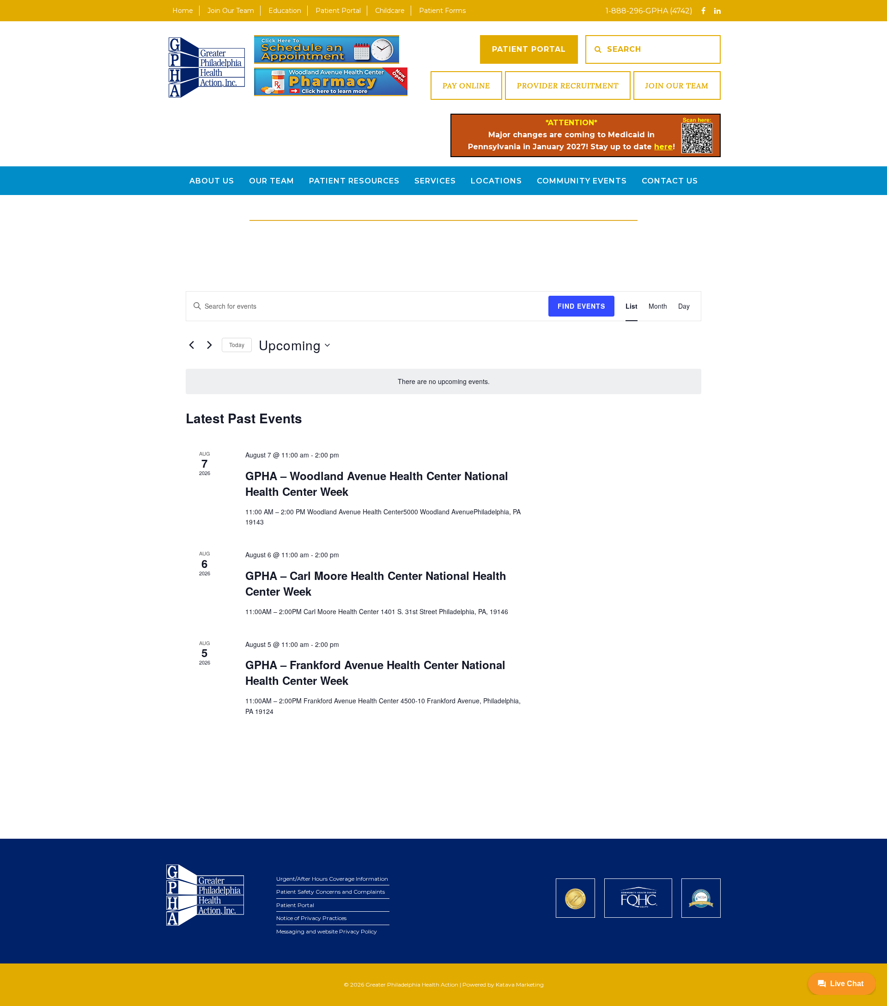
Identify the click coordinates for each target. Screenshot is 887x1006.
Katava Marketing (520, 984)
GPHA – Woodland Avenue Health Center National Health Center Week (376, 483)
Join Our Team (677, 85)
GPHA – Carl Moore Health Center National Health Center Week (375, 583)
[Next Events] (209, 345)
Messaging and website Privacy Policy (326, 931)
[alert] (443, 381)
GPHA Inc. (206, 67)
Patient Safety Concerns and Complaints (330, 891)
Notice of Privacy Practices (311, 918)
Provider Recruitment (568, 85)
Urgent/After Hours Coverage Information (332, 878)
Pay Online (466, 85)
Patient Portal (529, 49)
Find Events (581, 306)
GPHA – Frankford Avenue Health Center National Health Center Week (375, 672)
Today (236, 344)
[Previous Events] (191, 345)
